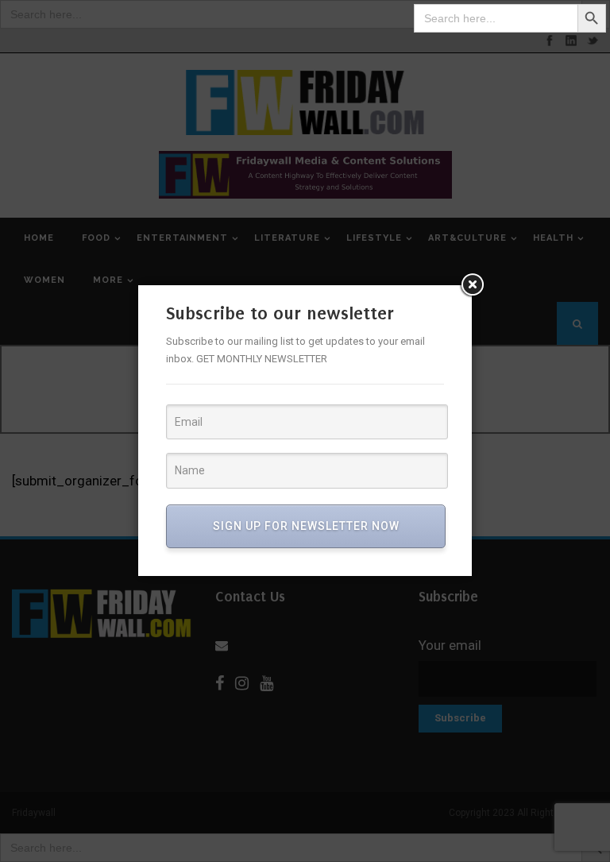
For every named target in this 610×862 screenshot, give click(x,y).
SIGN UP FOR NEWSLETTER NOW (306, 526)
